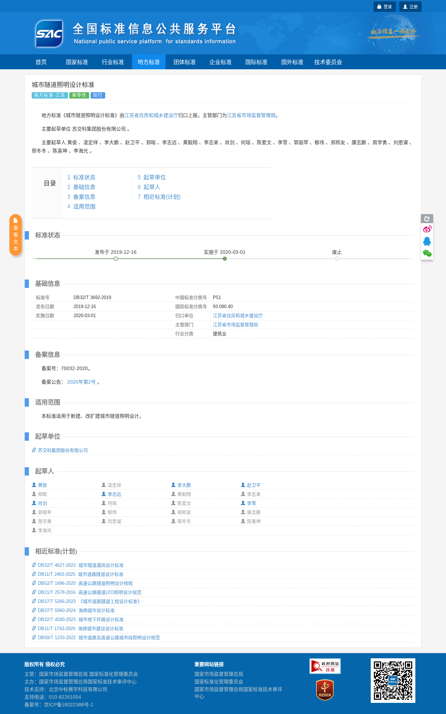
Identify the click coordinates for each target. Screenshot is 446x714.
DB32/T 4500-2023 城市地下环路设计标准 (81, 619)
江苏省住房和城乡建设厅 (151, 115)
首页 (41, 62)
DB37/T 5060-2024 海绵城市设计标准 (76, 610)
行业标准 (113, 62)
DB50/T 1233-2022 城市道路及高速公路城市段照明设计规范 (99, 637)
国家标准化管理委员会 (218, 681)
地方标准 (149, 62)
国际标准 (256, 62)
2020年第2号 (81, 382)
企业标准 (220, 62)
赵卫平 (254, 485)
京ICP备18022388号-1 (68, 704)
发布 (116, 252)
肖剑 (42, 503)
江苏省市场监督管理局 (251, 115)
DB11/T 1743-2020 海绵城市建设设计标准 (80, 628)
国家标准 (77, 62)
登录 (387, 6)
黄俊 (42, 485)
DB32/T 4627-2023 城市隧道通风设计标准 (81, 565)
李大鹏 (184, 485)
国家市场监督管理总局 (218, 674)
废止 (337, 252)
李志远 (114, 494)
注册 (412, 6)
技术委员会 (328, 62)
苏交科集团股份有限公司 (63, 450)
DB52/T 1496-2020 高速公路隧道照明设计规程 (85, 583)
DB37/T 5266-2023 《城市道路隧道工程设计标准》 (90, 601)
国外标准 (292, 62)
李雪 (251, 503)
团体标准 (185, 62)
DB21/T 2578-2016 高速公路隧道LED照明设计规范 (89, 592)
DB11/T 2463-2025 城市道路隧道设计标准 (80, 574)
